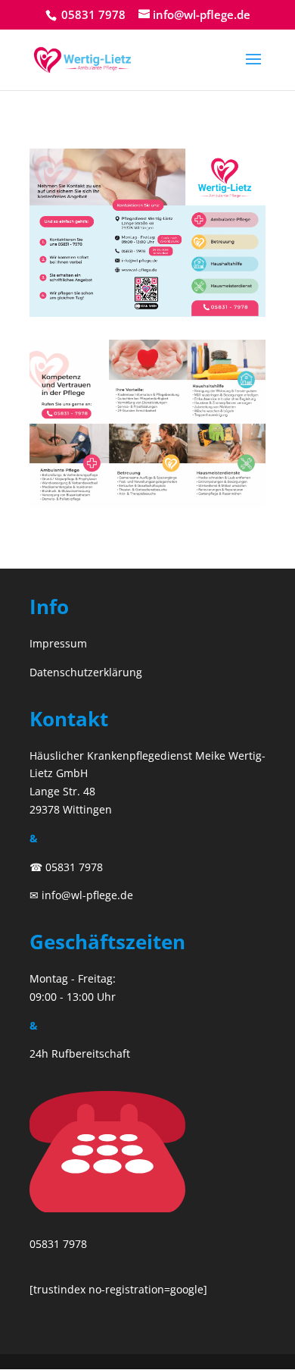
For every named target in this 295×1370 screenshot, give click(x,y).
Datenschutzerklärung (86, 672)
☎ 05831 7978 (66, 867)
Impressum (58, 643)
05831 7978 (92, 14)
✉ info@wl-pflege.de (81, 895)
